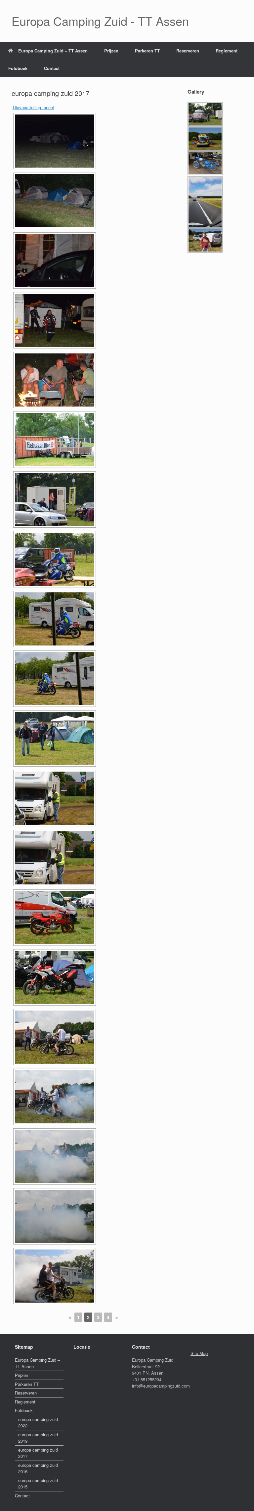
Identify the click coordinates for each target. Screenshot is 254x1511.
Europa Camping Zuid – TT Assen (53, 50)
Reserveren (187, 50)
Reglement (226, 50)
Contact (52, 68)
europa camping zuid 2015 (38, 1483)
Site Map (199, 1353)
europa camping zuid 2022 (38, 1422)
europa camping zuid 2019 (38, 1437)
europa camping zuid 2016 (38, 1468)
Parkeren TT (147, 50)
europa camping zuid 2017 (38, 1453)
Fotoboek (17, 68)
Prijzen (111, 50)
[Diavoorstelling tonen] (33, 107)
